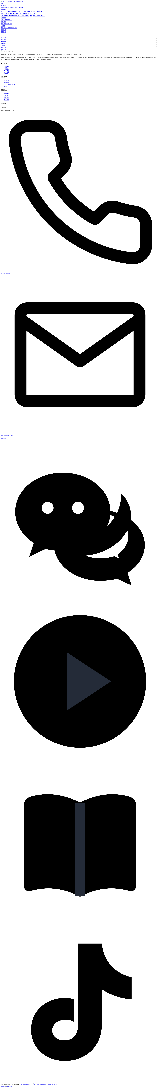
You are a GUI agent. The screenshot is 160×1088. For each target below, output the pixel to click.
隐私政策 (3, 1086)
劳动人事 (32, 14)
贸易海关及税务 (15, 16)
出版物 (3, 45)
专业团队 (3, 41)
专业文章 (9, 28)
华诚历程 (9, 8)
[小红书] (80, 921)
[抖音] (80, 1081)
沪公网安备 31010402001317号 (48, 1084)
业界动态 (9, 24)
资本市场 (29, 12)
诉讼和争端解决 (24, 16)
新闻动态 (3, 43)
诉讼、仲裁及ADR (9, 84)
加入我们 (6, 100)
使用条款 (9, 1086)
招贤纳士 (9, 20)
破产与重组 (4, 14)
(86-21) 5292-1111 (5, 273)
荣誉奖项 (6, 71)
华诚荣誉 (14, 8)
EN (3, 32)
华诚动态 (3, 24)
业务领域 (3, 39)
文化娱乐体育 (12, 14)
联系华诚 (3, 30)
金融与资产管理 (37, 12)
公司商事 (9, 12)
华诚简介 (3, 8)
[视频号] (80, 760)
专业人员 (3, 20)
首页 (2, 4)
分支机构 (3, 438)
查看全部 (6, 86)
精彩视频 (14, 28)
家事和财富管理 (5, 16)
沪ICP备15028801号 (26, 1084)
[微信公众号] (80, 599)
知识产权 (3, 12)
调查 (31, 16)
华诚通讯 (3, 28)
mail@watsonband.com (7, 435)
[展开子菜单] (156, 46)
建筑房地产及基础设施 (22, 14)
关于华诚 (3, 37)
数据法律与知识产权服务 (19, 12)
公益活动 (20, 8)
